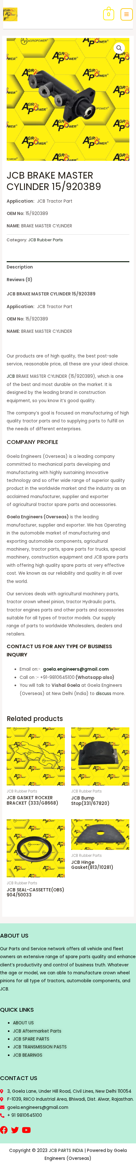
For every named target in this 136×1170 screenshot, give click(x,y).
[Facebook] (4, 1130)
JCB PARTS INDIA (66, 1151)
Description (20, 267)
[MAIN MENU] (127, 14)
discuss (103, 694)
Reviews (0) (19, 280)
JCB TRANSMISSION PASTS (40, 1047)
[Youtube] (26, 1130)
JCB (11, 376)
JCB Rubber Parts (45, 240)
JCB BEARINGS (27, 1055)
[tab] (68, 267)
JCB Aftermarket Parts (37, 1031)
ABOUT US (23, 1023)
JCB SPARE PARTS (31, 1039)
